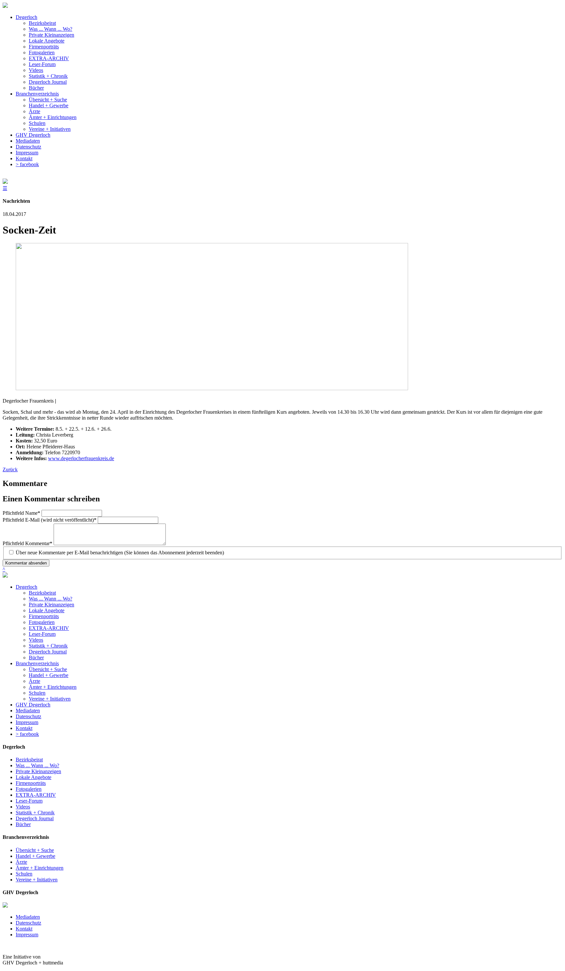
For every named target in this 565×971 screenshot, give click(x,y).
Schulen (37, 693)
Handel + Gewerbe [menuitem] (48, 105)
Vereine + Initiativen (50, 699)
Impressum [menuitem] (27, 152)
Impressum (27, 722)
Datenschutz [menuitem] (28, 146)
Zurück (10, 469)
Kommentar (27, 543)
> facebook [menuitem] (27, 164)
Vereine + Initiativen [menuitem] (50, 129)
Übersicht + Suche (48, 669)
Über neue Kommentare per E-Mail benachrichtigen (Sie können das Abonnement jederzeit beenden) (120, 552)
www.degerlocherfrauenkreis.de (81, 458)
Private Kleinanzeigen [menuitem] (51, 35)
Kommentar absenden (26, 563)
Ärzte (34, 681)
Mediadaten (28, 710)
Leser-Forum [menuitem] (42, 64)
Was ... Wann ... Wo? (50, 598)
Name (21, 513)
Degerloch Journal (48, 651)
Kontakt (24, 728)
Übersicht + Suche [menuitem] (48, 99)
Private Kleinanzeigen (51, 604)
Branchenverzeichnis (37, 663)
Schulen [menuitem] (37, 123)
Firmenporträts (44, 616)
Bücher (36, 657)
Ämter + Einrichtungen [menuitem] (53, 117)
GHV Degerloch (33, 704)
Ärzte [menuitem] (34, 111)
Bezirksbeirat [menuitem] (42, 23)
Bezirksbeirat (42, 593)
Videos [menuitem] (36, 70)
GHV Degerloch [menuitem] (33, 135)
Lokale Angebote (46, 610)
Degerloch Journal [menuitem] (48, 82)
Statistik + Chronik (48, 646)
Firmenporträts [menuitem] (44, 46)
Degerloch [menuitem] (26, 17)
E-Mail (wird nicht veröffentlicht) (49, 520)
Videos (36, 640)
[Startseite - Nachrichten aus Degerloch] (5, 6)
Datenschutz (28, 716)
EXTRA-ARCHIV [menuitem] (49, 58)
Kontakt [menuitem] (24, 158)
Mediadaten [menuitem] (28, 141)
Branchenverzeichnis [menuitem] (37, 93)
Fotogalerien (42, 622)
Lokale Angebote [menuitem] (46, 40)
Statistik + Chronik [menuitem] (48, 76)
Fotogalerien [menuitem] (42, 52)
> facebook (27, 734)
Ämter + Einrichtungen (53, 687)
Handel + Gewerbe (48, 675)
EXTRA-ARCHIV (49, 628)
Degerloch (26, 587)
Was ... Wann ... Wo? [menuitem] (50, 29)
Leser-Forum (42, 634)
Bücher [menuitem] (36, 88)
